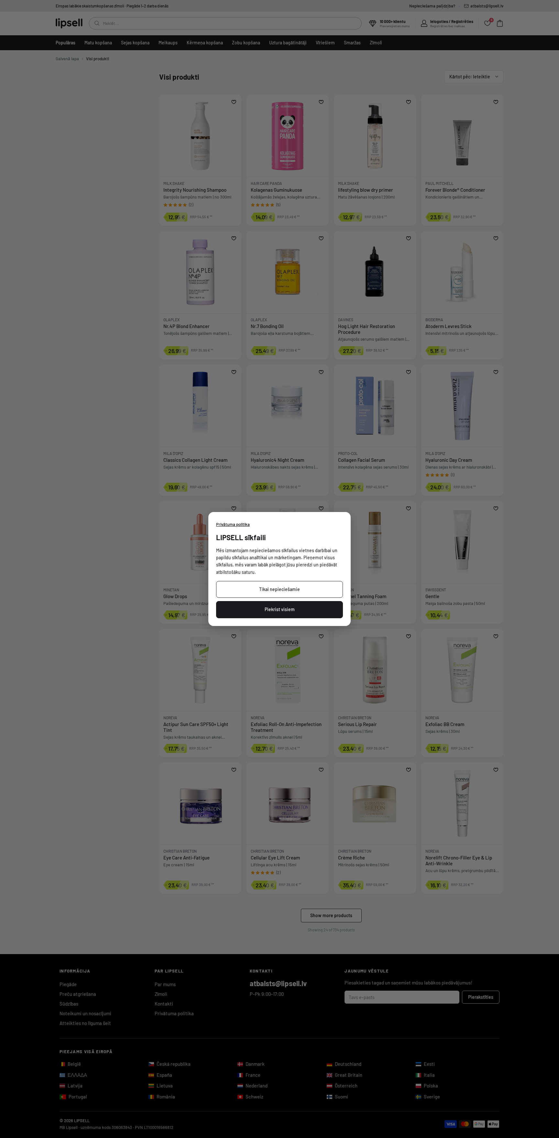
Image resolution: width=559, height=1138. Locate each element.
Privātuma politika (233, 524)
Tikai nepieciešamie (279, 589)
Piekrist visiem (280, 609)
